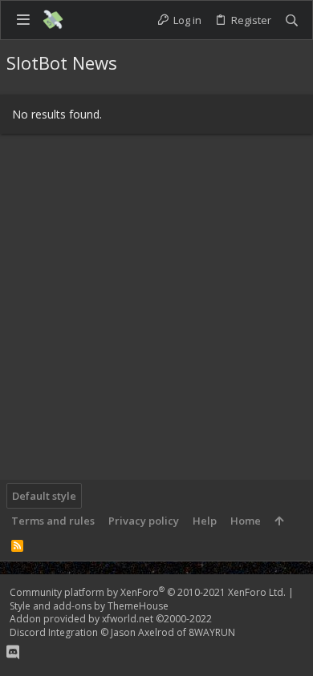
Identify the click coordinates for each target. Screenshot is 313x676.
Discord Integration (54, 632)
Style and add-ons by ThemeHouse (89, 606)
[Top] (279, 521)
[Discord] (12, 652)
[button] (23, 20)
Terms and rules (53, 520)
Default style (44, 496)
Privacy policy (143, 520)
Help (205, 520)
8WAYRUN (212, 632)
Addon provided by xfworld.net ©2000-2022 (111, 619)
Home (245, 520)
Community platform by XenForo (148, 592)
